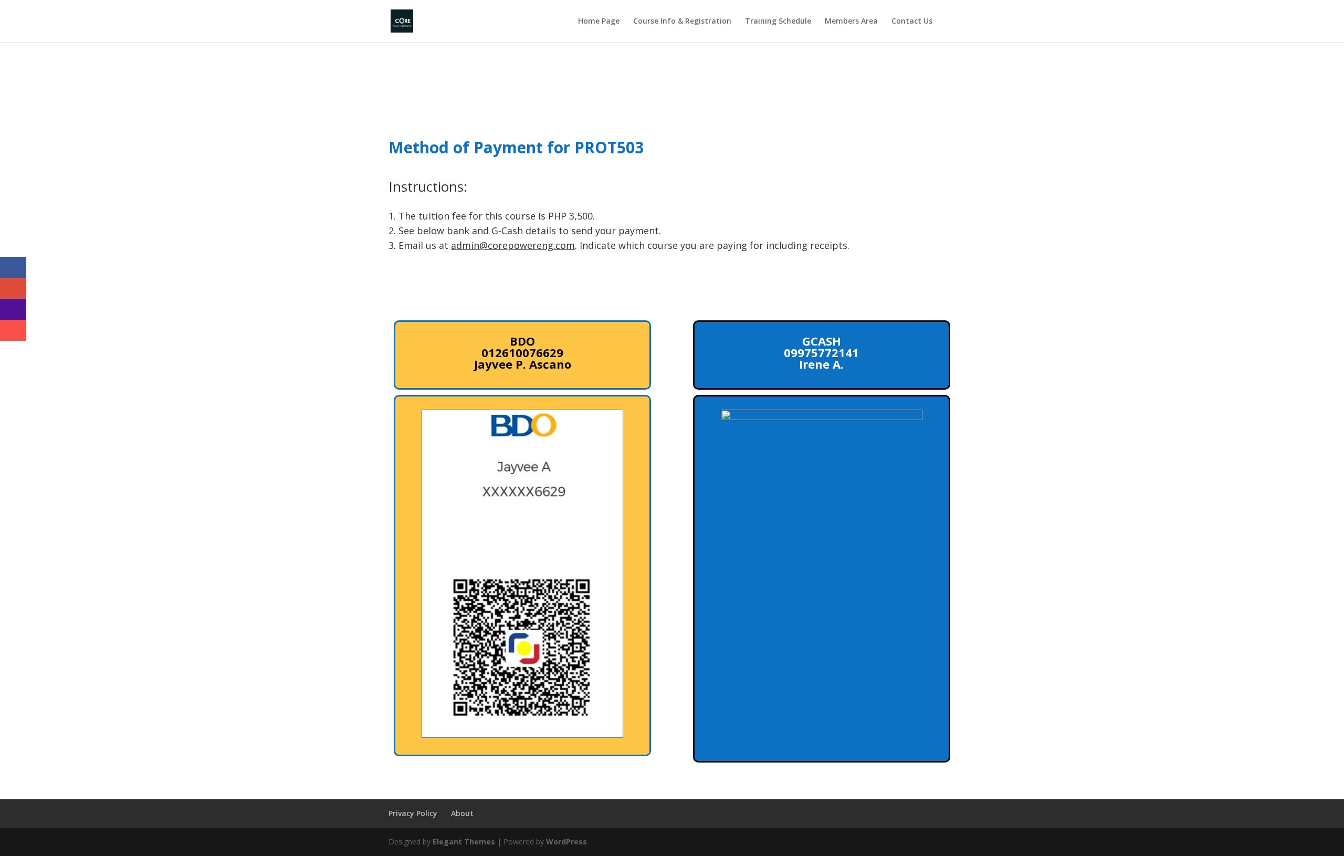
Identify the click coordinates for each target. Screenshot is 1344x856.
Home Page (599, 21)
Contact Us (911, 21)
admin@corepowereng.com (513, 245)
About (462, 813)
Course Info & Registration (682, 21)
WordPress (566, 842)
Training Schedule (778, 21)
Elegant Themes (464, 842)
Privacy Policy (412, 813)
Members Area (851, 21)
